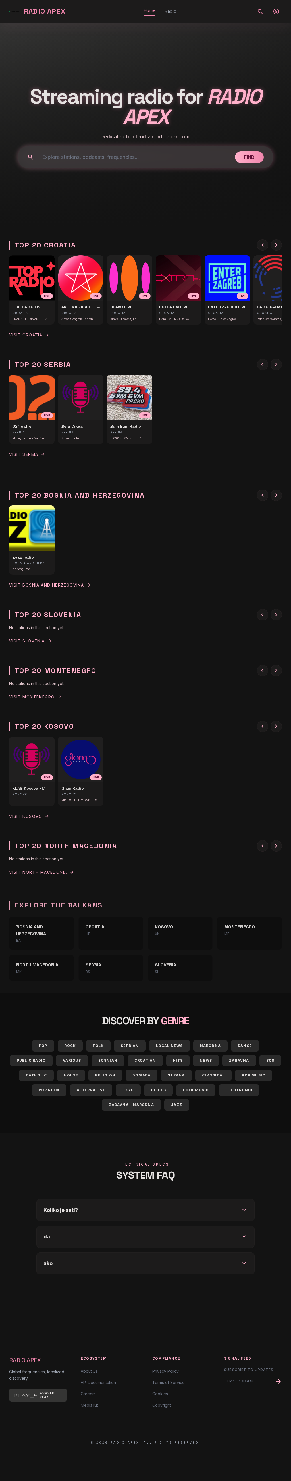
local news (169, 1046)
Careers (88, 1393)
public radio (31, 1060)
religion (105, 1075)
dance (245, 1046)
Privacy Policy (165, 1371)
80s (270, 1060)
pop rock (49, 1090)
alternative (91, 1090)
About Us (89, 1371)
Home (149, 10)
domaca (141, 1075)
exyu (128, 1090)
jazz (176, 1105)
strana (176, 1075)
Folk (98, 1046)
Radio (170, 11)
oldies (158, 1090)
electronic (239, 1090)
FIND (249, 157)
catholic (36, 1075)
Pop (43, 1046)
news (206, 1060)
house (71, 1075)
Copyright (161, 1405)
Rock (70, 1046)
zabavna (239, 1060)
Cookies (160, 1393)
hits (178, 1060)
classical (213, 1075)
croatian (145, 1060)
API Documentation (98, 1382)
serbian (130, 1046)
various (72, 1060)
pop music (253, 1075)
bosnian (107, 1060)
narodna (210, 1046)
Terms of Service (168, 1382)
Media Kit (89, 1405)
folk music (196, 1090)
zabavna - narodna (131, 1105)
